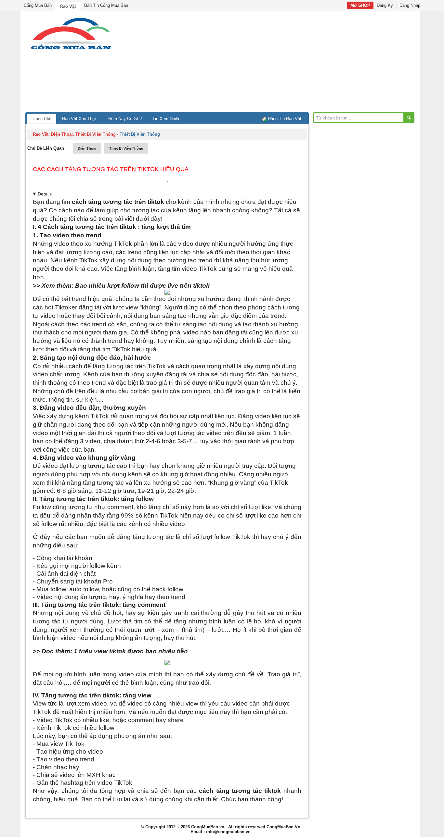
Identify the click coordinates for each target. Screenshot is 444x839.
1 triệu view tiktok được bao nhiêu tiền (131, 651)
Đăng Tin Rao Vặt (284, 118)
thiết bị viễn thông (126, 148)
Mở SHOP (360, 5)
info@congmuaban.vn (228, 831)
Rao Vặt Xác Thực (80, 118)
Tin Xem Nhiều (166, 118)
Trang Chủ (41, 118)
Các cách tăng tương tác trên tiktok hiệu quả (111, 169)
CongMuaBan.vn (207, 826)
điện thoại (87, 148)
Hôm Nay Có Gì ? (125, 118)
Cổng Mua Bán (38, 5)
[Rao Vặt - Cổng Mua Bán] (71, 49)
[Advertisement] (277, 63)
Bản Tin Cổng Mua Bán (106, 5)
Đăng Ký (385, 5)
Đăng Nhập (409, 5)
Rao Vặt (68, 6)
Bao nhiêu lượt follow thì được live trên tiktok (142, 285)
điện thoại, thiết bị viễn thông (83, 134)
